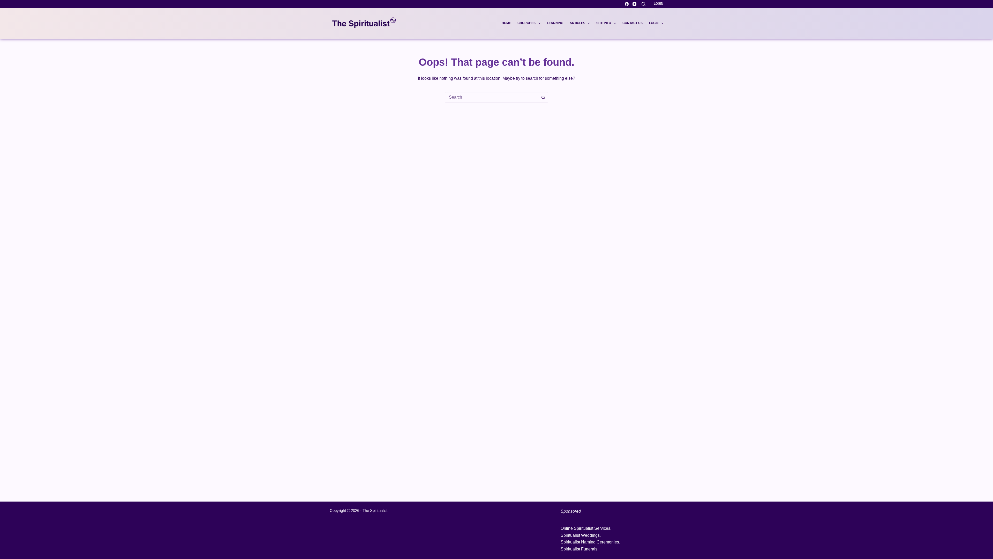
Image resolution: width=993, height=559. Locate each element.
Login (658, 3)
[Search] (643, 4)
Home (506, 23)
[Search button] (543, 97)
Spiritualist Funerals (579, 549)
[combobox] (491, 97)
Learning (555, 23)
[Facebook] (627, 4)
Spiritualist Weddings (580, 535)
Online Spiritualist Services (585, 528)
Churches (526, 23)
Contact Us (632, 23)
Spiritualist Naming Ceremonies (590, 542)
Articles (577, 23)
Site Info (603, 23)
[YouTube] (634, 4)
